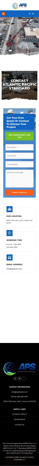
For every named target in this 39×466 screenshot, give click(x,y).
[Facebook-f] (29, 13)
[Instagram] (33, 13)
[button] (3, 13)
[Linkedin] (36, 13)
